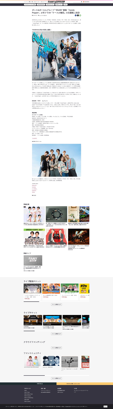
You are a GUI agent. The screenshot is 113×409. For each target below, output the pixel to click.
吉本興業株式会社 (61, 390)
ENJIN (34, 195)
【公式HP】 (34, 138)
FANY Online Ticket (28, 394)
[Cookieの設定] (68, 406)
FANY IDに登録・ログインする (73, 383)
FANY (25, 390)
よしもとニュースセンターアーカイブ (81, 391)
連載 (29, 1)
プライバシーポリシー (45, 390)
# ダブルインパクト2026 (30, 4)
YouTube (34, 187)
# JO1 (65, 4)
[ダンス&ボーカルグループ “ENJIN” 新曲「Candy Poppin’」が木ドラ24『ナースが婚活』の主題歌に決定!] (76, 15)
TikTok (33, 192)
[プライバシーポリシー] (77, 406)
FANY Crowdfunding (28, 397)
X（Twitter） (34, 188)
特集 (32, 1)
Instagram (34, 190)
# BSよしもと (59, 4)
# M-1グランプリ (50, 4)
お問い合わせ (60, 392)
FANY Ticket (27, 392)
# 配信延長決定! (41, 4)
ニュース (26, 1)
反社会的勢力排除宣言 (45, 392)
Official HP (34, 185)
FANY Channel (27, 395)
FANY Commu (27, 401)
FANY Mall (26, 399)
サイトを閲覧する (56, 304)
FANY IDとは (40, 383)
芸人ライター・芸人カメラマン (40, 1)
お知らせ (45, 15)
